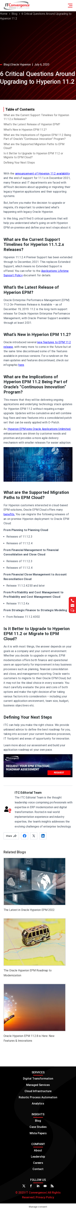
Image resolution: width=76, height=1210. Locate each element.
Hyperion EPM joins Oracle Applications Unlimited (39, 429)
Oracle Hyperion (21, 64)
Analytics (38, 1103)
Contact (38, 1169)
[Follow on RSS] (52, 1186)
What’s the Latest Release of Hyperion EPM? (32, 124)
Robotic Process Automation (38, 1097)
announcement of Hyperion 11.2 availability (42, 173)
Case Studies (38, 1127)
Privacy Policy (44, 1197)
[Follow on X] (24, 1186)
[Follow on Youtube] (45, 1186)
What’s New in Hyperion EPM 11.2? (25, 129)
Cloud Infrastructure (38, 1091)
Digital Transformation (38, 1078)
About (38, 1150)
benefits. (9, 514)
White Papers (38, 1133)
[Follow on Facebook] (31, 1186)
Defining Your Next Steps (19, 162)
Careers (38, 1163)
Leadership (38, 1156)
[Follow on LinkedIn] (38, 1186)
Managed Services (38, 1085)
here (21, 365)
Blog (6, 64)
